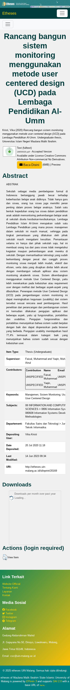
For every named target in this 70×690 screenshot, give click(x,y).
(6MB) (36, 164)
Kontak (6, 595)
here (42, 685)
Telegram (10, 620)
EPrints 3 (31, 681)
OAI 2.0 (57, 681)
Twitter (9, 613)
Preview (56, 164)
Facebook (11, 609)
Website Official (11, 583)
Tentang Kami (10, 587)
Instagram (11, 617)
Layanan (7, 591)
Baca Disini (31, 164)
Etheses (9, 13)
